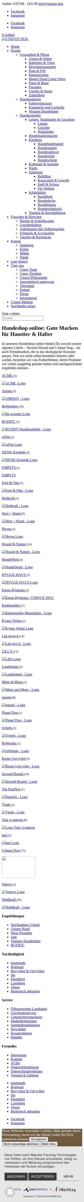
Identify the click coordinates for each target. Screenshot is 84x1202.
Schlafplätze (37, 192)
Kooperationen (21, 1033)
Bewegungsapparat (42, 67)
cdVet (6, 437)
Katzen (16, 241)
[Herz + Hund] (18, 521)
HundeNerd (10, 559)
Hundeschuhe (47, 160)
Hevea (7, 529)
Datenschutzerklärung (49, 1196)
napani (7, 697)
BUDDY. (9, 421)
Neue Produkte (21, 933)
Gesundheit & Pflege (34, 55)
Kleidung (35, 140)
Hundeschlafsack (50, 209)
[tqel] (10, 843)
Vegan (15, 987)
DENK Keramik (14, 452)
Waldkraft (9, 900)
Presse (24, 294)
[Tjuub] (13, 812)
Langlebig (18, 983)
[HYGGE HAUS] (20, 582)
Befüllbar (44, 176)
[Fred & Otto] (17, 490)
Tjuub (6, 804)
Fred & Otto (11, 483)
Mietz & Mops (12, 682)
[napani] (13, 705)
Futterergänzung (40, 103)
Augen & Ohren (40, 59)
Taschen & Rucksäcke (35, 237)
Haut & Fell (37, 71)
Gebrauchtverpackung (26, 1017)
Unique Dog (11, 850)
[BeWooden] (16, 414)
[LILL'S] (11, 659)
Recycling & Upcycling (27, 971)
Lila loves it (10, 636)
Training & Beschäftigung (47, 213)
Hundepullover (48, 152)
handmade (18, 963)
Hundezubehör (30, 115)
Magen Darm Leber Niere (47, 79)
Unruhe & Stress (40, 91)
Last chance (19, 261)
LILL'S (7, 651)
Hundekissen (47, 205)
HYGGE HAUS (14, 575)
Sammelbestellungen (25, 1025)
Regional (17, 967)
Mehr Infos (49, 1144)
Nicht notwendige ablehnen (21, 1144)
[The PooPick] (15, 797)
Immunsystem (38, 75)
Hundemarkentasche (43, 136)
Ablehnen (16, 1176)
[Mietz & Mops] (20, 690)
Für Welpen (46, 188)
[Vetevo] (13, 892)
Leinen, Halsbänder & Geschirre (52, 119)
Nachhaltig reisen (23, 306)
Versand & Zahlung (25, 1075)
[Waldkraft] (16, 907)
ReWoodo (9, 743)
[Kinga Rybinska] (28, 598)
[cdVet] (12, 444)
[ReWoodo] (15, 751)
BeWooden (10, 406)
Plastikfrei (18, 979)
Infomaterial (28, 298)
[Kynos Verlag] (17, 628)
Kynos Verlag (12, 621)
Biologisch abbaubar (25, 991)
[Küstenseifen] (27, 613)
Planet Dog (10, 713)
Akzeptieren (38, 1139)
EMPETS (9, 467)
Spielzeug (36, 172)
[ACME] (14, 383)
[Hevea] (12, 536)
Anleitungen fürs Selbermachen (42, 229)
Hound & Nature (14, 544)
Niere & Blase (39, 83)
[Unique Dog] (18, 877)
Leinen (42, 123)
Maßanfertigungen (24, 1021)
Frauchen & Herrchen (26, 217)
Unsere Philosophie (33, 278)
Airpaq (7, 391)
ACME (7, 376)
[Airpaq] (15, 399)
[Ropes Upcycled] (20, 766)
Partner (25, 290)
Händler (16, 1037)
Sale (14, 937)
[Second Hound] (19, 781)
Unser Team (28, 269)
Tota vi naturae (13, 820)
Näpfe (33, 168)
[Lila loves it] (16, 644)
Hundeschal (46, 156)
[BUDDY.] (26, 429)
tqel (5, 835)
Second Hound (13, 774)
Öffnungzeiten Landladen (29, 1009)
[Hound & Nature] (21, 552)
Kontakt (16, 1059)
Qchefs (7, 728)
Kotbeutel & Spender (44, 164)
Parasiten (35, 87)
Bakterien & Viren (42, 63)
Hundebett (45, 196)
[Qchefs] (14, 736)
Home (15, 46)
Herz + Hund (12, 513)
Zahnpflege (37, 95)
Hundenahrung (30, 99)
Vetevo (7, 884)
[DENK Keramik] (19, 460)
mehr (68, 1176)
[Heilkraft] (15, 506)
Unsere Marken (22, 302)
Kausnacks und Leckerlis (46, 107)
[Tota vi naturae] (18, 827)
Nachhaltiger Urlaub (25, 925)
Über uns (17, 265)
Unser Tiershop (30, 273)
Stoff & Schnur (48, 184)
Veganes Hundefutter (43, 111)
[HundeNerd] (17, 567)
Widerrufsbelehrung (25, 1067)
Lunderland (10, 667)
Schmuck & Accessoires (37, 233)
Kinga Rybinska (14, 590)
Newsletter (18, 1029)
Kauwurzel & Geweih (53, 180)
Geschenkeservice (23, 1013)
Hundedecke (47, 201)
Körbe (24, 249)
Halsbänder (46, 132)
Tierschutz (27, 286)
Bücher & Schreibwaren (37, 221)
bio (13, 975)
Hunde (15, 50)
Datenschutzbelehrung (26, 1071)
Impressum (18, 1055)
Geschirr (44, 128)
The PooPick (11, 789)
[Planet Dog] (17, 720)
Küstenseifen (11, 605)
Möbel (24, 253)
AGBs (15, 1063)
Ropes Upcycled (14, 758)
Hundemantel (47, 148)
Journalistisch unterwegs (37, 282)
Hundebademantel (50, 144)
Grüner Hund (20, 929)
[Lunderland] (17, 674)
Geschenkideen (30, 225)
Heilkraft (8, 498)
